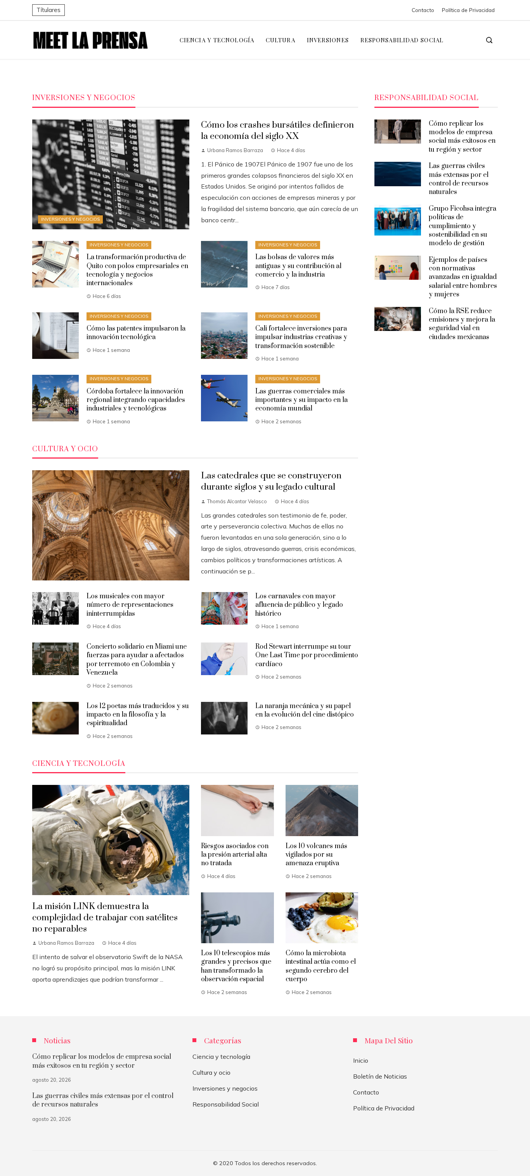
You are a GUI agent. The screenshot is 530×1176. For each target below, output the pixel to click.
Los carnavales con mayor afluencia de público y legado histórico (299, 605)
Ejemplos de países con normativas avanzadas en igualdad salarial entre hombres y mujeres (463, 277)
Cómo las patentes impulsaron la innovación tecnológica (136, 332)
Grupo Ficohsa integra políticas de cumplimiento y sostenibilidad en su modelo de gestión (462, 226)
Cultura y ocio (211, 1072)
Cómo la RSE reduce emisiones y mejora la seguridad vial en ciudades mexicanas (462, 324)
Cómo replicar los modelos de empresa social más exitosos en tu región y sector (462, 137)
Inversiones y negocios (70, 219)
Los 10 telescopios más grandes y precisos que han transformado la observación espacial (236, 966)
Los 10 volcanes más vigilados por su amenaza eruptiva (316, 855)
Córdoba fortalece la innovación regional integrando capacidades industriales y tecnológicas (136, 400)
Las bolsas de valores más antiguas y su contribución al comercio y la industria (298, 266)
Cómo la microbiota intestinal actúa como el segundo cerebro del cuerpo (321, 966)
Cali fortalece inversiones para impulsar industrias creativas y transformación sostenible (301, 337)
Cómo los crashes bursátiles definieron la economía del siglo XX (277, 131)
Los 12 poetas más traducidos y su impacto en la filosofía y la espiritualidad (138, 715)
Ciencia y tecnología (221, 1056)
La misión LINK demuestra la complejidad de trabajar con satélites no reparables (105, 918)
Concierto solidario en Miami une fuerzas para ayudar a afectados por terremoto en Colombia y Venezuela (137, 660)
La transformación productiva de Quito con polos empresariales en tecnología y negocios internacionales (137, 270)
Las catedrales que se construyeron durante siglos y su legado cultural (271, 481)
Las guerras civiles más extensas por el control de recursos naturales (458, 179)
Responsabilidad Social (225, 1104)
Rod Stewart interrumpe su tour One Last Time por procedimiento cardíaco (306, 656)
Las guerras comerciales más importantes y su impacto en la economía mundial (301, 400)
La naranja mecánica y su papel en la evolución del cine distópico (304, 710)
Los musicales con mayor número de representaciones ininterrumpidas (130, 605)
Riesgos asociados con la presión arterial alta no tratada (234, 855)
